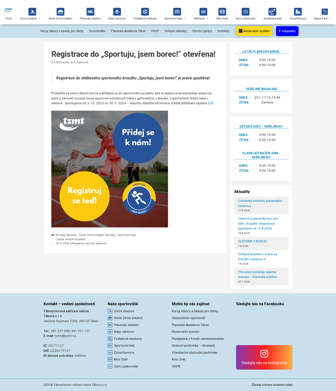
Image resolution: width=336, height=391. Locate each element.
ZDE (211, 103)
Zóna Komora (298, 18)
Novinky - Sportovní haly (120, 235)
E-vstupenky (287, 31)
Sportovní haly (173, 18)
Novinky (60, 235)
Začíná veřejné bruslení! (70, 239)
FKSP (155, 31)
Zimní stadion (28, 18)
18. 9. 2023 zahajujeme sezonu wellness (81, 243)
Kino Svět (222, 18)
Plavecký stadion (90, 18)
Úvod (8, 18)
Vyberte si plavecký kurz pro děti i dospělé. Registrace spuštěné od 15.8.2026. (258, 223)
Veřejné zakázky (175, 31)
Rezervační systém (256, 31)
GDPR (176, 366)
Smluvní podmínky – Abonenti (193, 345)
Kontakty (223, 31)
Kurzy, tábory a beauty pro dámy (62, 31)
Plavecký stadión (126, 325)
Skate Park (320, 18)
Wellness (199, 18)
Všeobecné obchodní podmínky (195, 352)
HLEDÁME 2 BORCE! (252, 241)
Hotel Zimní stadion (60, 18)
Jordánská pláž (272, 18)
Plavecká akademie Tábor (128, 31)
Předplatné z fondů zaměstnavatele (198, 339)
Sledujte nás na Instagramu (264, 362)
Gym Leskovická (245, 18)
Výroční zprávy (202, 31)
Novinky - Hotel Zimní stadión (85, 235)
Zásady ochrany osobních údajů (272, 385)
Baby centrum (117, 18)
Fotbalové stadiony (145, 18)
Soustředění (97, 31)
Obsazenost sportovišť (188, 318)
